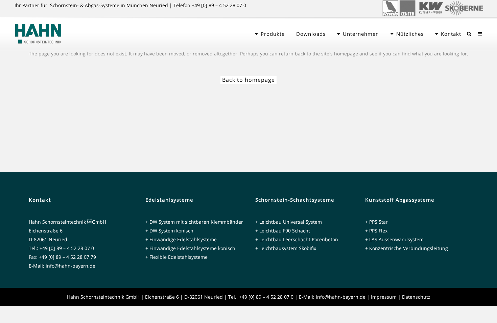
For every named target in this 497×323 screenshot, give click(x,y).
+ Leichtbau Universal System (288, 222)
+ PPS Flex (376, 230)
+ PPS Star (376, 222)
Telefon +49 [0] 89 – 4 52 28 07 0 (209, 5)
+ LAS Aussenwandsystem (394, 239)
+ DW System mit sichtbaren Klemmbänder (194, 222)
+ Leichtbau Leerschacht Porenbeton (296, 239)
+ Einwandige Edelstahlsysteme (181, 239)
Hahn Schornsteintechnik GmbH (103, 297)
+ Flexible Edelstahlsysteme (176, 257)
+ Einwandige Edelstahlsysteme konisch (190, 248)
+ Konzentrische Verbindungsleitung (406, 248)
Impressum (384, 297)
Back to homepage (248, 79)
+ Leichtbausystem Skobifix (285, 248)
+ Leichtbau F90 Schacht (282, 230)
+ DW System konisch (169, 230)
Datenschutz (416, 297)
